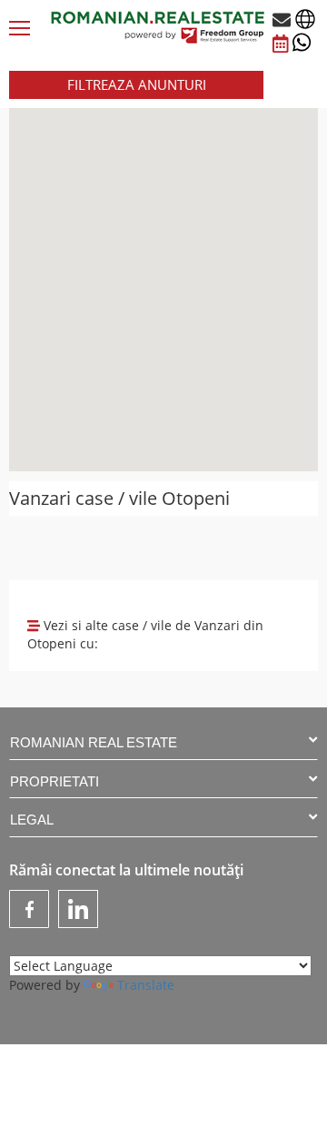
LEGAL (32, 819)
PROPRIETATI (54, 781)
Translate (145, 984)
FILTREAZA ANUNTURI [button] (136, 84)
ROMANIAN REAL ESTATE (93, 742)
